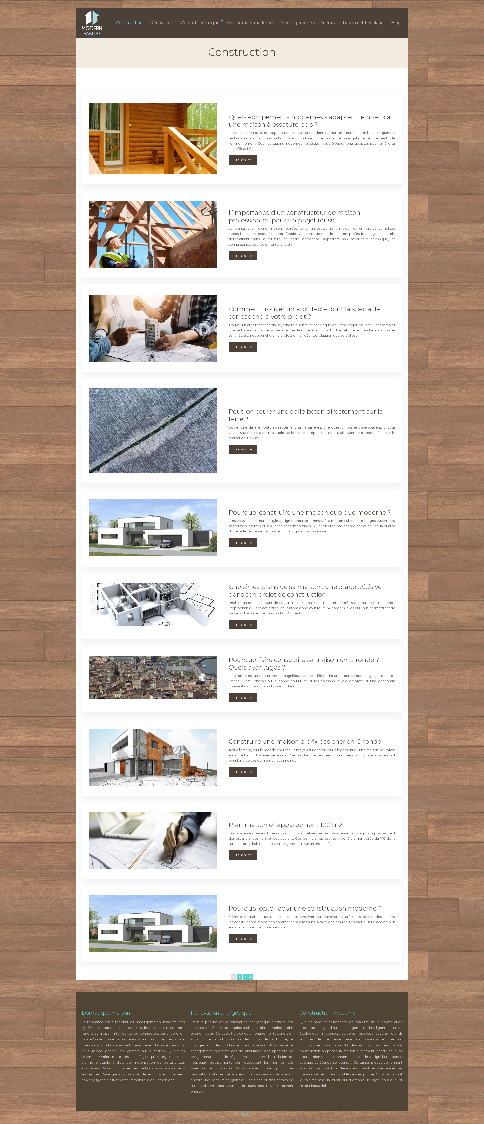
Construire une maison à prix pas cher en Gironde (305, 741)
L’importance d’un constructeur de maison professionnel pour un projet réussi (294, 216)
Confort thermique (200, 22)
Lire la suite (243, 160)
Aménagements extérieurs (307, 22)
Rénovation (161, 22)
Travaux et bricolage (363, 22)
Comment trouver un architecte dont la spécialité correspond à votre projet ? (305, 312)
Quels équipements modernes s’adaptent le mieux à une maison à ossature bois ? (310, 120)
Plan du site (242, 1114)
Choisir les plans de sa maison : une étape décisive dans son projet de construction (305, 590)
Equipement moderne (250, 22)
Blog (396, 22)
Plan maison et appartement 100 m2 (285, 824)
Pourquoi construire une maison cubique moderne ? (310, 512)
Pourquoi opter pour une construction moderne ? (305, 908)
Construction (129, 22)
